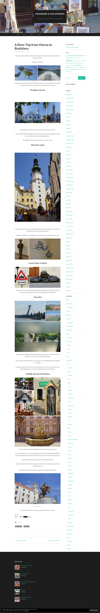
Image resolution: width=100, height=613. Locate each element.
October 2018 (69, 185)
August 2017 (69, 237)
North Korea (71, 398)
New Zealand (70, 322)
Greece (69, 462)
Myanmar (70, 394)
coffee (68, 60)
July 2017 (68, 241)
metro (82, 63)
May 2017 (68, 249)
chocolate (78, 57)
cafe (81, 55)
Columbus (77, 60)
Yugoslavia (69, 71)
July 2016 (68, 283)
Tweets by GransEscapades (72, 47)
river (76, 67)
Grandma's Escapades (50, 14)
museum (77, 65)
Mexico (68, 545)
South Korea (70, 405)
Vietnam (70, 424)
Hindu (67, 63)
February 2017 (69, 260)
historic (69, 63)
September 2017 (70, 234)
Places (24, 34)
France (80, 60)
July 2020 (68, 117)
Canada (68, 345)
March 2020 (69, 132)
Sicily (69, 496)
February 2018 (69, 215)
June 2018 (68, 200)
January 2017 (69, 264)
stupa (69, 69)
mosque (73, 65)
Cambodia (70, 367)
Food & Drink (69, 330)
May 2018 (68, 203)
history (72, 63)
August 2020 (69, 113)
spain (67, 69)
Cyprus (69, 450)
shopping (81, 67)
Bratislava (19, 526)
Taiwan (69, 413)
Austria (69, 435)
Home (17, 34)
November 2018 (70, 181)
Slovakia (19, 522)
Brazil (68, 537)
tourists (77, 69)
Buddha (78, 55)
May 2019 (68, 158)
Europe (68, 428)
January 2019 (69, 173)
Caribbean (69, 541)
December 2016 (70, 268)
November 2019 (70, 139)
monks (71, 65)
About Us (31, 34)
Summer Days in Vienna (21, 540)
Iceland (69, 465)
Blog (38, 34)
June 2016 (68, 286)
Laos (69, 386)
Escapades (69, 337)
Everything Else (69, 326)
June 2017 (68, 245)
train (80, 69)
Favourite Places (71, 526)
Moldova (70, 477)
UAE (69, 420)
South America (69, 530)
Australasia (68, 315)
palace (71, 67)
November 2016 (70, 271)
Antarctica (69, 360)
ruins (78, 67)
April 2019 (68, 162)
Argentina (69, 533)
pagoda (67, 67)
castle (67, 57)
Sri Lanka (70, 409)
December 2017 (70, 222)
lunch (77, 63)
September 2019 (70, 143)
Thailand (70, 416)
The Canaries (71, 515)
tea (71, 69)
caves (70, 57)
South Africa (70, 303)
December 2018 (70, 177)
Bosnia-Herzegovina (72, 439)
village (82, 69)
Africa (67, 300)
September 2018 (70, 188)
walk (84, 69)
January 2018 (69, 219)
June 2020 (68, 120)
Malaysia (70, 390)
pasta (73, 67)
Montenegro (71, 481)
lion (75, 63)
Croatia (69, 447)
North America (69, 341)
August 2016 (69, 279)
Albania (69, 432)
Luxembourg (71, 473)
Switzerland (70, 511)
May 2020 (68, 124)
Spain (69, 507)
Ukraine (69, 522)
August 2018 (69, 192)
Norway (70, 484)
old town (81, 65)
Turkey (69, 518)
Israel (69, 379)
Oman (69, 401)
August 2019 (69, 147)
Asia (68, 364)
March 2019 (69, 166)
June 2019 (68, 154)
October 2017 (69, 230)
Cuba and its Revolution (54, 540)
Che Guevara (74, 57)
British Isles (70, 443)
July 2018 (68, 196)
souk (84, 67)
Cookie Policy (26, 610)
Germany (70, 458)
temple (74, 69)
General (68, 333)
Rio (74, 67)
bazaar (67, 55)
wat (66, 71)
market (79, 63)
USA (68, 352)
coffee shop (74, 60)
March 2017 (69, 256)
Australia (69, 318)
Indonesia (70, 375)
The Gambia (70, 307)
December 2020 (70, 98)
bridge (74, 55)
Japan (69, 383)
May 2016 (68, 290)
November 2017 (70, 226)
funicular (83, 60)
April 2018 (68, 207)
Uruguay (69, 548)
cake (84, 55)
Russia (69, 492)
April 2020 (68, 128)
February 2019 (69, 170)
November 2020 (70, 102)
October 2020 (69, 105)
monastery (68, 65)
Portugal (70, 488)
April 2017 (68, 252)
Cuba (68, 349)
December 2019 (70, 136)
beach (70, 55)
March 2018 (69, 211)
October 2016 (69, 275)
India (69, 371)
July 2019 (68, 151)
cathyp (28, 51)
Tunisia (68, 311)
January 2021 (69, 94)
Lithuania (70, 469)
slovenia (70, 503)
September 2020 (70, 109)
